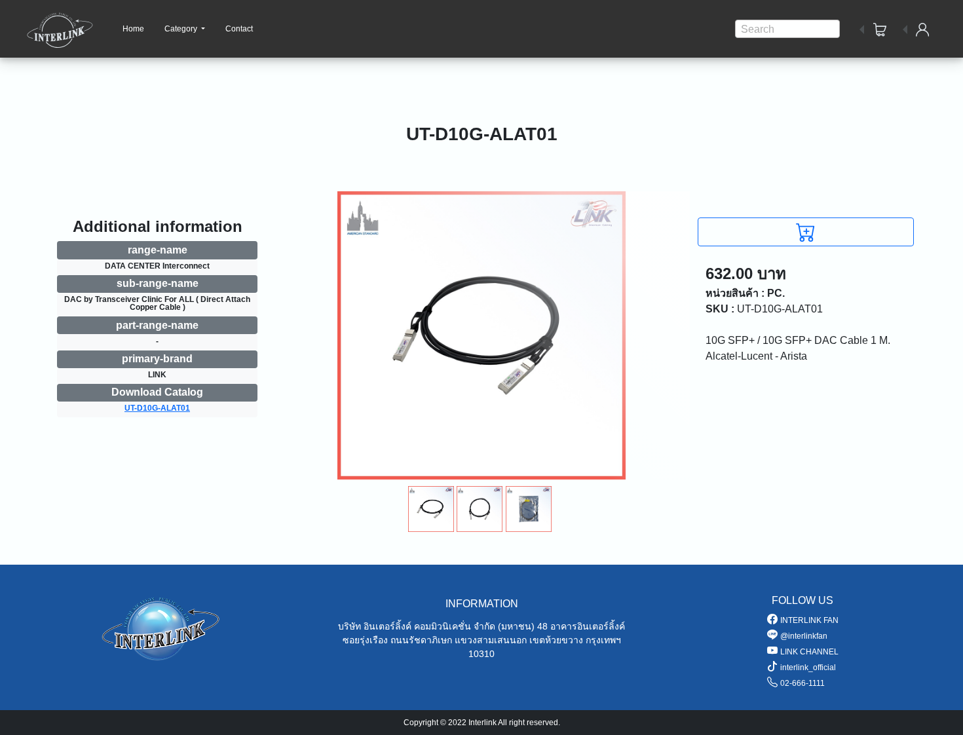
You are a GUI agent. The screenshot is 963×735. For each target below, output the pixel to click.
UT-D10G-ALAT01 (157, 408)
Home (133, 28)
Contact (239, 28)
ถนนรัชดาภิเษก (421, 640)
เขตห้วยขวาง (556, 640)
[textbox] (787, 29)
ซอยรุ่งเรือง (365, 640)
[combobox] (787, 29)
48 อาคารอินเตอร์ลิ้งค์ (581, 626)
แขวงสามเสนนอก (491, 640)
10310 (481, 654)
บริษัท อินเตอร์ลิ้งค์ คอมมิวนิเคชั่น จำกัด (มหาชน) (436, 626)
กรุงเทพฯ (603, 640)
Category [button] (181, 28)
